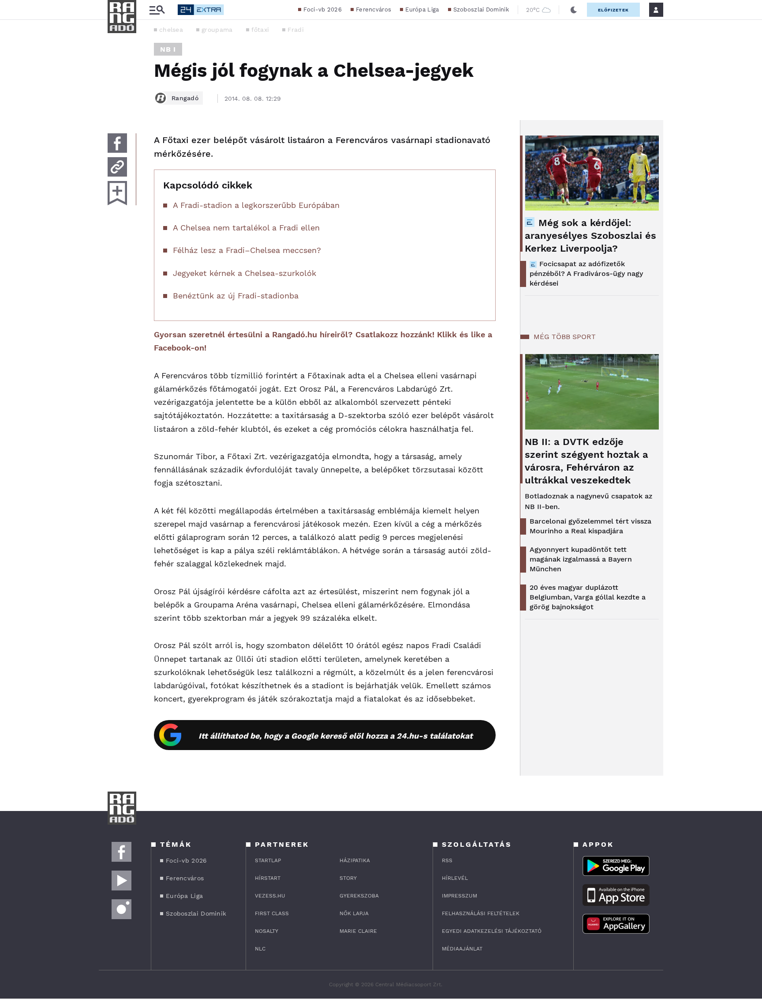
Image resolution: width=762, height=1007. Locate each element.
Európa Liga (422, 9)
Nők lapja (354, 913)
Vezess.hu (270, 896)
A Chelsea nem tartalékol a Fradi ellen (246, 227)
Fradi (296, 29)
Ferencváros (373, 9)
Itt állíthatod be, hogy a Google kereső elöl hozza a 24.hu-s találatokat (335, 735)
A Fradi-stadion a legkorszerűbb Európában (256, 205)
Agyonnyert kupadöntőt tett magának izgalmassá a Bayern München (581, 559)
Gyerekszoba (359, 896)
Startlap (268, 860)
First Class (272, 913)
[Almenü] (157, 10)
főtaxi (260, 29)
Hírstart (267, 878)
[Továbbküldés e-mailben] (117, 167)
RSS (447, 860)
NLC (260, 949)
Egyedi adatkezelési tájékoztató (492, 931)
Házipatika (355, 860)
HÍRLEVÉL (455, 878)
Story (348, 878)
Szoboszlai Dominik (481, 9)
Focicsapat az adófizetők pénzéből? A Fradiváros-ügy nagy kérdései (586, 273)
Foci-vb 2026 (322, 9)
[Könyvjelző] (117, 193)
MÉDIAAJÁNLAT (462, 949)
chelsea (171, 29)
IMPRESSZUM (459, 896)
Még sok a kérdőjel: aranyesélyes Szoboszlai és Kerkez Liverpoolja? (590, 235)
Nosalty (266, 931)
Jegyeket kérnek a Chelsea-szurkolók (244, 273)
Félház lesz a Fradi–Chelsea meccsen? (247, 250)
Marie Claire (358, 931)
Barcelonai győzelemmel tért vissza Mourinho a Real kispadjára (590, 526)
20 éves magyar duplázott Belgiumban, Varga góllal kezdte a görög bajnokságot (588, 597)
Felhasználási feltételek (480, 913)
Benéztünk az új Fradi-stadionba (236, 295)
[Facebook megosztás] (117, 143)
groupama (217, 29)
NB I (168, 49)
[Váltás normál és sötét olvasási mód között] (573, 9)
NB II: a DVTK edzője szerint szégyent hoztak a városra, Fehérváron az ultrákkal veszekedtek (586, 461)
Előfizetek (613, 10)
